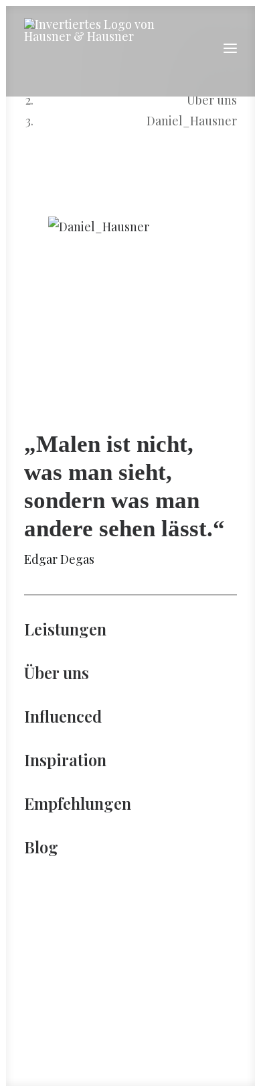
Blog (41, 846)
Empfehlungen (77, 803)
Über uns (212, 100)
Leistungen (65, 629)
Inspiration (65, 759)
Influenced (63, 716)
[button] (230, 48)
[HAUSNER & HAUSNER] (96, 48)
